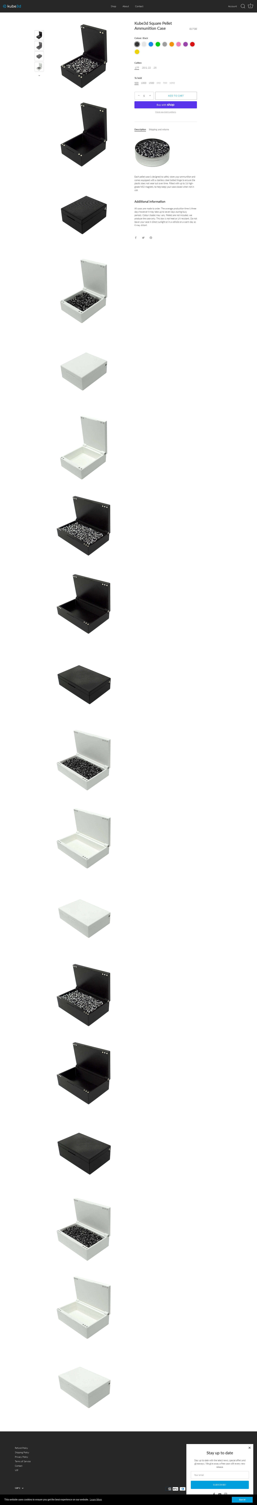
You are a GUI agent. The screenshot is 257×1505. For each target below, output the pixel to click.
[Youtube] (219, 1494)
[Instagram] (225, 1494)
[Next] (39, 75)
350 (159, 82)
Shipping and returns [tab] (159, 129)
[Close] (249, 1447)
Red (192, 44)
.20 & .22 (146, 67)
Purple (185, 44)
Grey (164, 44)
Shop (113, 6)
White (144, 44)
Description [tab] (140, 129)
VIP (16, 1470)
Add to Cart (176, 96)
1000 (143, 82)
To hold (138, 78)
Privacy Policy (21, 1456)
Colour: (141, 38)
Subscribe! (220, 1485)
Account (232, 6)
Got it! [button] (242, 1499)
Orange (171, 44)
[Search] (243, 6)
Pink (178, 44)
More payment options (165, 112)
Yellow (137, 51)
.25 (154, 67)
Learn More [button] (96, 1499)
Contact (139, 6)
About (126, 6)
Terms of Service (23, 1461)
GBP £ (17, 1488)
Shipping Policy (22, 1452)
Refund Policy (21, 1448)
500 (136, 82)
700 (165, 82)
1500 (151, 82)
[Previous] (39, 26)
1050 (172, 82)
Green (157, 44)
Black (137, 44)
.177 (136, 67)
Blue (150, 44)
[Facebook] (214, 1494)
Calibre (138, 62)
